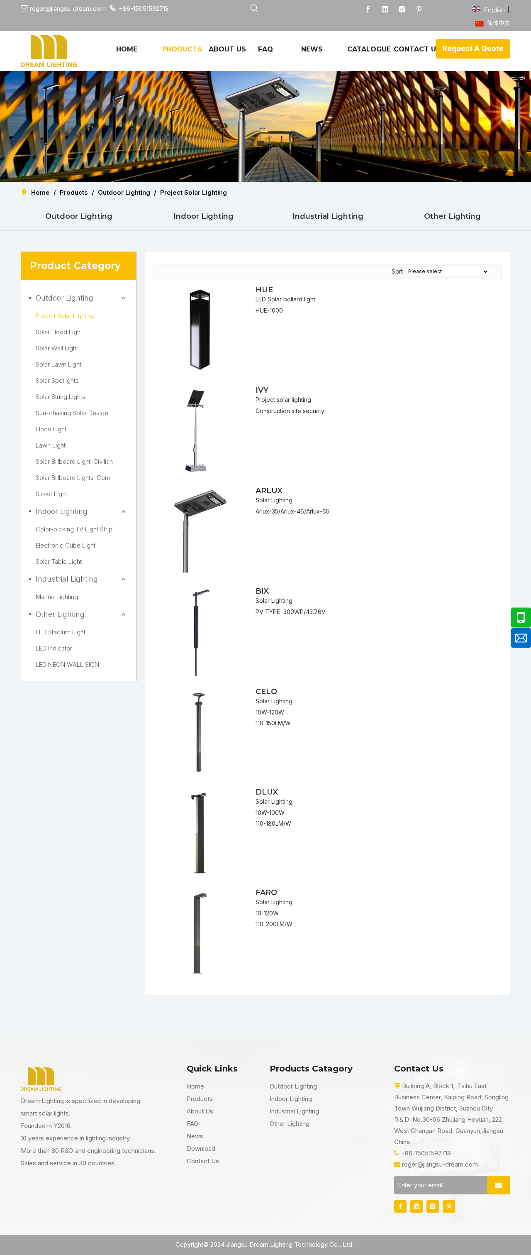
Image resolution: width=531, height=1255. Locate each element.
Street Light (51, 494)
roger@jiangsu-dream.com (440, 1164)
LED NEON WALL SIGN (67, 664)
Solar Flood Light (59, 332)
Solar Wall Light (57, 348)
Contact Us (203, 1161)
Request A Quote (473, 48)
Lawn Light (51, 445)
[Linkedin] (385, 9)
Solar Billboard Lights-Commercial (81, 478)
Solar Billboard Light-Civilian (74, 461)
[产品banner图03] (265, 126)
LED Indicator (54, 648)
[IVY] (199, 429)
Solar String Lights (60, 397)
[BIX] (199, 630)
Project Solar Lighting (65, 316)
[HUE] (199, 328)
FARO (266, 892)
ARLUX (269, 491)
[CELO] (199, 730)
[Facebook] (368, 9)
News (195, 1136)
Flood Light (51, 429)
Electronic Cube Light (65, 545)
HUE (264, 290)
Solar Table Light (59, 561)
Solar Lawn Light (58, 364)
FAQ (192, 1124)
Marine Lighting (57, 597)
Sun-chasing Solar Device (72, 413)
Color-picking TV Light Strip (74, 529)
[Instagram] (402, 9)
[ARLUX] (199, 529)
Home (195, 1086)
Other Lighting (452, 216)
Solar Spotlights (57, 380)
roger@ (36, 8)
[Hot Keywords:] (254, 8)
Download (201, 1148)
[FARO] (199, 931)
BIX (262, 591)
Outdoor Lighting (78, 216)
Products (200, 1099)
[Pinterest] (419, 9)
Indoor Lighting (203, 216)
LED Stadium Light (60, 632)
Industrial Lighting (327, 216)
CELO (266, 691)
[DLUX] (199, 831)
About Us (200, 1111)
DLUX (267, 792)
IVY (262, 390)
